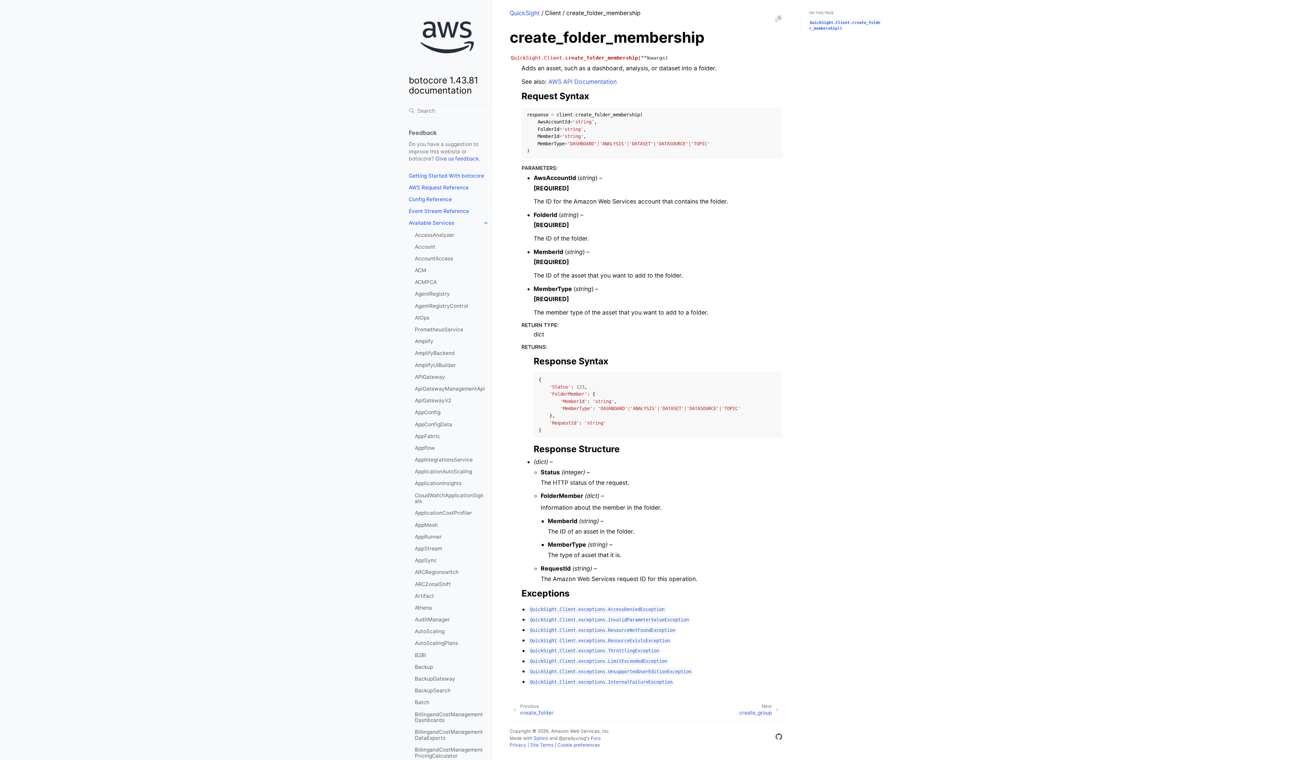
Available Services (431, 223)
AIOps (422, 318)
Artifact (424, 596)
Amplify (424, 341)
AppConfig (427, 412)
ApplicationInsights (438, 483)
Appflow (425, 448)
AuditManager (432, 619)
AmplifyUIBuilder (435, 365)
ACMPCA (426, 282)
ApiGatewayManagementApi (450, 389)
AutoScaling (429, 631)
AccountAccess (434, 258)
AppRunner (428, 537)
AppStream (428, 548)
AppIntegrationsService (444, 460)
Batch (422, 702)
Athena (423, 608)
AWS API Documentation (582, 81)
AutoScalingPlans (436, 643)
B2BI (420, 655)
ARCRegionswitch (437, 572)
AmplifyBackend (435, 353)
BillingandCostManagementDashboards (449, 717)
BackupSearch (433, 690)
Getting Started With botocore (446, 176)
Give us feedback (457, 158)
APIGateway (430, 377)
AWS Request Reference (439, 187)
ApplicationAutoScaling (443, 471)
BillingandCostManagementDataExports (449, 735)
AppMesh (426, 525)
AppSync (426, 560)
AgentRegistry (432, 294)
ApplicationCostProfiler (443, 513)
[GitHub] (779, 738)
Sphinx (541, 738)
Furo (596, 738)
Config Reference (430, 199)
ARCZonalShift (433, 584)
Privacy (518, 745)
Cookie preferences (579, 745)
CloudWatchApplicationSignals (449, 498)
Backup (424, 667)
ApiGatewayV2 (433, 400)
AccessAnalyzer (434, 235)
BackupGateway (435, 679)
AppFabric (427, 436)
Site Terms (541, 745)
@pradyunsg (572, 738)
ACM (420, 270)
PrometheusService (439, 329)
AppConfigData (433, 424)
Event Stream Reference (439, 211)
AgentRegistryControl (441, 306)
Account (425, 247)
